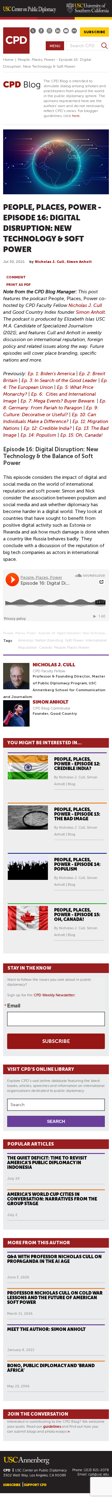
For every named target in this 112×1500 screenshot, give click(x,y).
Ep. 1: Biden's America (51, 373)
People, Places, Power (19, 633)
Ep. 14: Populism (38, 435)
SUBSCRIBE (94, 32)
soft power (74, 640)
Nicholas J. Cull (49, 262)
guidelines (52, 1426)
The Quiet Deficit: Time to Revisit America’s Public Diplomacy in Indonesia (47, 1162)
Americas (25, 640)
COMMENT (16, 277)
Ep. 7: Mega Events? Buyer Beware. (58, 401)
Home (8, 59)
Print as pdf (18, 285)
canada (45, 647)
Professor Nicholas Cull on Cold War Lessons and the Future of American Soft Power (55, 1298)
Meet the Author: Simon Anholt (46, 1329)
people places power (71, 647)
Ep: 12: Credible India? (48, 428)
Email (13, 1005)
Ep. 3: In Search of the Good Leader (59, 380)
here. (76, 116)
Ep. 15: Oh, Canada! (81, 435)
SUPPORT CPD (35, 1485)
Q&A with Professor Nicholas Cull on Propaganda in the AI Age (54, 1259)
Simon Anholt (79, 262)
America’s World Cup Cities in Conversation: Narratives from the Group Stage (52, 1199)
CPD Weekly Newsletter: (55, 995)
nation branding (49, 640)
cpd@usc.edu (98, 1474)
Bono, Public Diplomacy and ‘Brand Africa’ (51, 1368)
